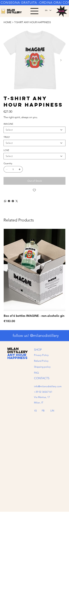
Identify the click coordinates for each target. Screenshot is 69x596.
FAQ (36, 372)
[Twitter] (16, 201)
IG (35, 410)
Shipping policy (42, 366)
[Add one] (19, 169)
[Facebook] (9, 201)
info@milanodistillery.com (48, 386)
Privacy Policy (41, 355)
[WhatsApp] (5, 201)
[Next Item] (61, 60)
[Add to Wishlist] (34, 190)
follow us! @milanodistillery (36, 335)
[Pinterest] (12, 201)
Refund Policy (41, 360)
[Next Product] (61, 270)
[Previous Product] (8, 270)
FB (43, 410)
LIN (52, 410)
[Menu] (34, 11)
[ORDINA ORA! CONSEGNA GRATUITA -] (34, 3)
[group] (34, 278)
